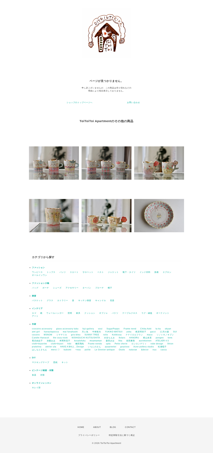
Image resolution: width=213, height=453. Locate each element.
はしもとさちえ (39, 350)
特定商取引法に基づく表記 (122, 435)
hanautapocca (51, 332)
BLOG (113, 427)
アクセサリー (72, 288)
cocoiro (36, 335)
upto (108, 344)
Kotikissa (117, 335)
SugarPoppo (113, 329)
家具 (78, 313)
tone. (170, 338)
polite (88, 350)
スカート (74, 272)
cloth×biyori (57, 344)
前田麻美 (130, 341)
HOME (81, 427)
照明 (70, 313)
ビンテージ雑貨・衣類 (43, 370)
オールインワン (39, 275)
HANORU (134, 338)
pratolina (36, 347)
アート (35, 316)
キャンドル (100, 300)
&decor (145, 350)
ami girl (36, 332)
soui (100, 329)
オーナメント (162, 313)
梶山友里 (147, 338)
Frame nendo (95, 344)
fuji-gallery (88, 329)
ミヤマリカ (61, 335)
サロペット (88, 272)
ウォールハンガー (55, 313)
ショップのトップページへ (80, 102)
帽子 (110, 288)
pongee (160, 338)
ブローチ (99, 288)
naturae (133, 350)
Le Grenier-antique (105, 350)
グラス (50, 300)
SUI (175, 332)
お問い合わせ (133, 102)
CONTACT (130, 427)
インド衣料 (145, 272)
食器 (34, 375)
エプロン (167, 272)
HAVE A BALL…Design (72, 347)
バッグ (35, 288)
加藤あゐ (51, 341)
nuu (155, 350)
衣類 (42, 375)
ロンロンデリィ (139, 344)
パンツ (62, 272)
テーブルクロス (129, 313)
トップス (51, 272)
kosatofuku (80, 341)
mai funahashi (70, 332)
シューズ (57, 288)
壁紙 (55, 362)
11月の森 (164, 332)
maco (150, 335)
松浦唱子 (162, 347)
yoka (128, 332)
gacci (153, 332)
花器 (112, 300)
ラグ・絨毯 (146, 313)
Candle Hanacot (40, 338)
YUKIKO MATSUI (113, 332)
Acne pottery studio (143, 347)
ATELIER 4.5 (162, 341)
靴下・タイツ (129, 272)
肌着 (156, 272)
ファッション (38, 267)
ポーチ (45, 288)
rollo (105, 335)
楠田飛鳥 (79, 344)
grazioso (124, 347)
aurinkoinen (145, 341)
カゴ (34, 313)
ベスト (100, 272)
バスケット (37, 300)
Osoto (122, 350)
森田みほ (110, 341)
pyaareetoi (110, 347)
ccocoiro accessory (42, 329)
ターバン (87, 288)
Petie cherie (121, 344)
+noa (78, 350)
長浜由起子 (37, 341)
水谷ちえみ (109, 338)
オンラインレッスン (41, 383)
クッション (89, 313)
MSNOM (48, 335)
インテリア (37, 308)
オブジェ (103, 313)
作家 (34, 324)
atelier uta (50, 347)
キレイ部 (36, 387)
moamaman (96, 341)
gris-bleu (76, 335)
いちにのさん (94, 347)
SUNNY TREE (92, 335)
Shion (170, 344)
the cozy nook (60, 338)
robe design (157, 344)
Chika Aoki (146, 329)
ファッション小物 (40, 283)
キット (65, 362)
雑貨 (34, 296)
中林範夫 (96, 332)
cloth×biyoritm (39, 344)
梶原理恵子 (140, 332)
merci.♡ (55, 350)
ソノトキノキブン (165, 335)
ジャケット (113, 272)
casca (164, 350)
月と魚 (85, 332)
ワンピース (37, 272)
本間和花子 (64, 341)
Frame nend (130, 329)
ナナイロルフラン (134, 335)
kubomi (67, 350)
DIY (34, 358)
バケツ (115, 313)
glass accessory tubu (67, 329)
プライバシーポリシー (89, 435)
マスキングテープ (40, 362)
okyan (168, 329)
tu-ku (158, 329)
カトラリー (62, 300)
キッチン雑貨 (84, 300)
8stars (122, 338)
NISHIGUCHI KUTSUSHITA (86, 338)
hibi (69, 344)
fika (120, 341)
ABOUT (97, 427)
